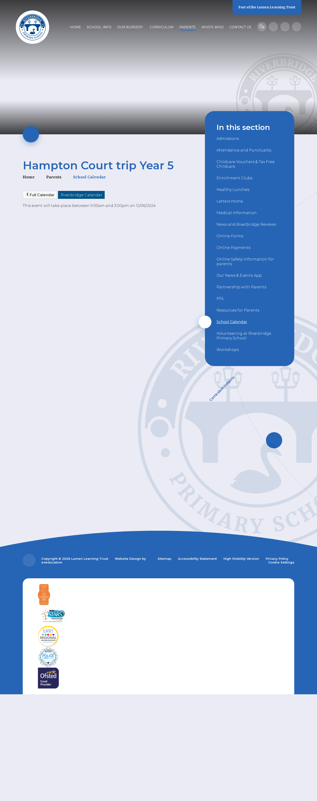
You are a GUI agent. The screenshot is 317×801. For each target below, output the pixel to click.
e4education (51, 562)
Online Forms (230, 236)
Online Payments (233, 247)
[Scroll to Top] (29, 560)
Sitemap (164, 558)
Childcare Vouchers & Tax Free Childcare (246, 164)
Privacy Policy (277, 558)
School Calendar (89, 177)
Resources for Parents (238, 310)
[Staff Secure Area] (261, 26)
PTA (220, 298)
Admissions (228, 138)
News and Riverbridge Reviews (246, 224)
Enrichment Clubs (234, 178)
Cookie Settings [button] (281, 562)
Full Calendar (42, 195)
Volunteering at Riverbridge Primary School (244, 335)
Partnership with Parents (241, 287)
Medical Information (237, 213)
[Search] (296, 26)
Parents (53, 177)
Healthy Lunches (233, 189)
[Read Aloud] (273, 26)
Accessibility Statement (197, 558)
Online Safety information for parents (245, 261)
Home (29, 177)
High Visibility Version (241, 558)
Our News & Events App (239, 275)
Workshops (228, 349)
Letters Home (230, 201)
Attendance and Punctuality (244, 150)
